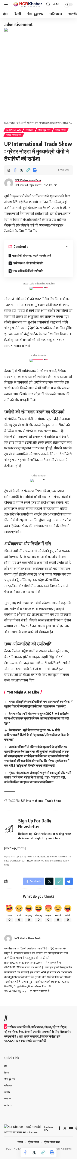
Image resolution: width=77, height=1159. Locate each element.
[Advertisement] (38, 77)
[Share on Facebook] (15, 170)
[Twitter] (65, 1128)
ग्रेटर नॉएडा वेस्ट (13, 135)
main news (13, 130)
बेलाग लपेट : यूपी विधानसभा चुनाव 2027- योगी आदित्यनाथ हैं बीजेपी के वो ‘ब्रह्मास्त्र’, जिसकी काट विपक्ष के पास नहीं (36, 734)
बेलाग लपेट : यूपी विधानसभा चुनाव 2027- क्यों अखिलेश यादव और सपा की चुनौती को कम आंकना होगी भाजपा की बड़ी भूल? (36, 718)
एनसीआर (29, 130)
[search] (48, 4)
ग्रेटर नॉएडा (60, 130)
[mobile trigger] (8, 4)
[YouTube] (71, 1128)
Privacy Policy (33, 861)
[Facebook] (59, 1128)
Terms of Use (43, 857)
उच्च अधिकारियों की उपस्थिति (28, 271)
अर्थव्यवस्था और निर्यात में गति (28, 263)
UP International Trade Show (41, 800)
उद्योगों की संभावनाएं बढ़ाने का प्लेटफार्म (31, 255)
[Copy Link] (28, 170)
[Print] (35, 170)
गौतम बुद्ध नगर (44, 130)
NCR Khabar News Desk (28, 180)
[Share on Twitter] (21, 170)
